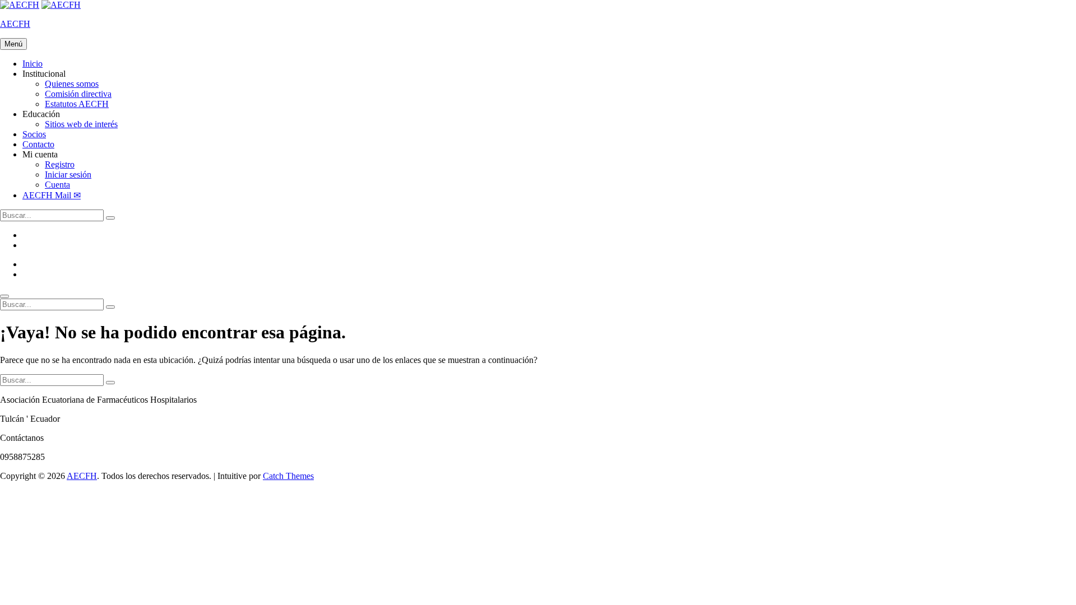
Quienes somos (72, 84)
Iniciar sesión (68, 174)
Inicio (32, 63)
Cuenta (57, 184)
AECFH (15, 24)
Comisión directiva (78, 94)
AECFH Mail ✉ (51, 195)
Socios (34, 134)
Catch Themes (288, 476)
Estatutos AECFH (77, 104)
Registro (60, 164)
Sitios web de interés (81, 124)
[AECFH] (61, 5)
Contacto (38, 144)
